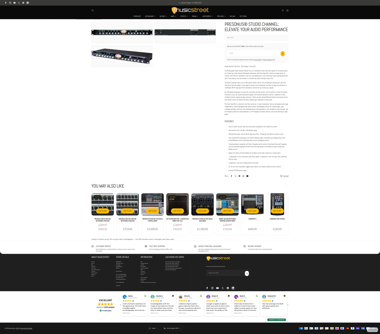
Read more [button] (126, 313)
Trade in (142, 274)
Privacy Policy (257, 60)
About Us (93, 261)
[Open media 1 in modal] (121, 32)
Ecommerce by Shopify (26, 328)
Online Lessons (94, 273)
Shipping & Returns (144, 263)
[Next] (286, 185)
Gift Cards (93, 271)
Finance (142, 280)
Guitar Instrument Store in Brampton (172, 265)
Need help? (286, 176)
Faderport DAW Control (277, 219)
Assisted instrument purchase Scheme (148, 282)
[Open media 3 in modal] (121, 56)
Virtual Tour (93, 268)
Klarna (92, 276)
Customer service (103, 246)
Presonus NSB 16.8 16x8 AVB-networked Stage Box (128, 220)
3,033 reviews (109, 307)
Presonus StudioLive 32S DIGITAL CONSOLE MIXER (152, 220)
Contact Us (118, 285)
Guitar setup (143, 273)
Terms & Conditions (144, 268)
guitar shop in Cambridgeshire (124, 239)
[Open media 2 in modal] (185, 32)
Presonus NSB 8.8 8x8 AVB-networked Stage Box (103, 220)
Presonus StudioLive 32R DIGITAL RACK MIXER (202, 220)
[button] (287, 304)
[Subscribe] (283, 53)
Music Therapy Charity (95, 269)
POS (17, 328)
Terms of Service (267, 60)
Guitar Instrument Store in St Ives (171, 266)
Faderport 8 (252, 219)
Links (142, 261)
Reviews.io (93, 274)
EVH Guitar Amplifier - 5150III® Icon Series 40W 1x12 (177, 220)
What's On (93, 266)
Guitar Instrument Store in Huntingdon (172, 261)
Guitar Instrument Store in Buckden (172, 263)
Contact (92, 263)
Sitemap (142, 265)
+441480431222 (121, 282)
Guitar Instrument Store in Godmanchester (173, 268)
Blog (92, 265)
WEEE (142, 269)
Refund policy (143, 279)
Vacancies (143, 271)
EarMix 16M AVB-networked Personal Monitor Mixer (227, 220)
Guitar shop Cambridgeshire (170, 269)
